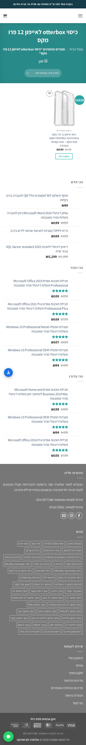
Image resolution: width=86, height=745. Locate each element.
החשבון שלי (75, 658)
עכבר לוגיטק (24, 625)
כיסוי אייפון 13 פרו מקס (69, 577)
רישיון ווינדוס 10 (52, 631)
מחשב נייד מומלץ (42, 584)
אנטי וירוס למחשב (72, 550)
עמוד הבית (76, 49)
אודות (79, 665)
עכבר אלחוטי (39, 625)
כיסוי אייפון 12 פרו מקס (20, 570)
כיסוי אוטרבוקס (42, 570)
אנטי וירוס (23, 543)
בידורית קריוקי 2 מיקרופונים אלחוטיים (62, 557)
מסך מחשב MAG (36, 604)
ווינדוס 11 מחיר (41, 564)
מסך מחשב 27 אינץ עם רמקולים (65, 604)
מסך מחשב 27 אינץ (53, 598)
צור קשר (78, 703)
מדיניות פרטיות (73, 680)
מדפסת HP (49, 577)
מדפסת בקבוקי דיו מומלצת (67, 584)
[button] (80, 16)
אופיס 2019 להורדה (54, 543)
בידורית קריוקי (32, 550)
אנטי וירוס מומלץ (51, 550)
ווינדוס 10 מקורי (73, 564)
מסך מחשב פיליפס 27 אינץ (45, 618)
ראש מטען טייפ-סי (72, 631)
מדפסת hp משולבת (30, 577)
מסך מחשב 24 (19, 591)
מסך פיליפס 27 (73, 625)
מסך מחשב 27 (73, 598)
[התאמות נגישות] (8, 372)
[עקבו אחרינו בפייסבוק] (79, 515)
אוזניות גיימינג (74, 543)
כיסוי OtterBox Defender (17, 564)
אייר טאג (36, 543)
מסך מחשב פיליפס (71, 618)
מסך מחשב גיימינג (47, 611)
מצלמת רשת (56, 625)
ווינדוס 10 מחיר (12, 557)
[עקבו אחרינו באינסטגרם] (71, 515)
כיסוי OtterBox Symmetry (67, 570)
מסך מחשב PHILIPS (70, 611)
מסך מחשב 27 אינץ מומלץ (25, 598)
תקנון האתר (76, 673)
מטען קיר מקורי (73, 591)
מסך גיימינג (57, 591)
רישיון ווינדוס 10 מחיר (30, 631)
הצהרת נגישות (74, 695)
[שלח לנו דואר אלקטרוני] (63, 515)
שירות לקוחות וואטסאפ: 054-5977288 (43, 733)
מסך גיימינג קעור (39, 591)
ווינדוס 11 (57, 564)
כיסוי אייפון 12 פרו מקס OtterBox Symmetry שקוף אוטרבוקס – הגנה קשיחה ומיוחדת (64, 140)
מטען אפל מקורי (22, 584)
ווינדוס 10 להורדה (32, 557)
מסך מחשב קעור (19, 618)
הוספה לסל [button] (64, 156)
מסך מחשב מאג (26, 611)
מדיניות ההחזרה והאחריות (67, 688)
